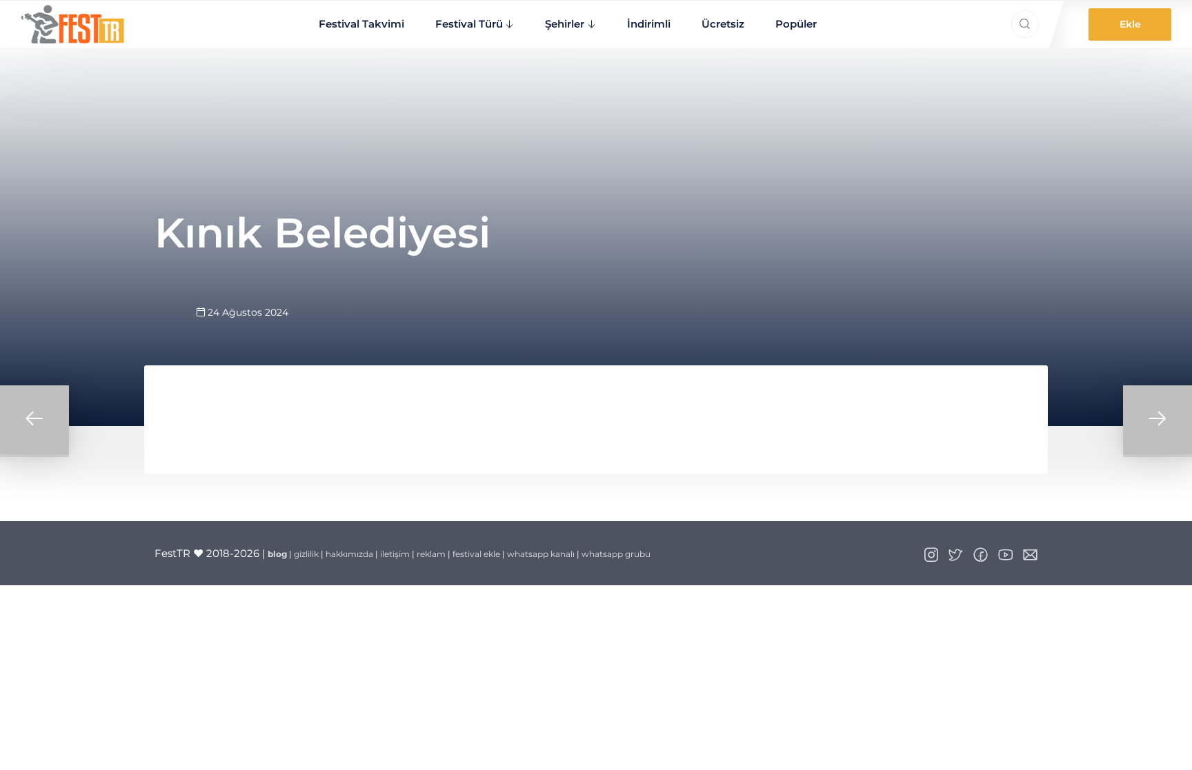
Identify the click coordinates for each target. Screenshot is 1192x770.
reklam (431, 554)
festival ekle (476, 554)
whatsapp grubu (616, 554)
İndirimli (648, 23)
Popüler (796, 23)
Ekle (1130, 24)
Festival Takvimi (361, 23)
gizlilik (306, 554)
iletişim (395, 554)
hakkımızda (349, 554)
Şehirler (564, 23)
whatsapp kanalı (541, 554)
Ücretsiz (723, 23)
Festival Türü (469, 23)
